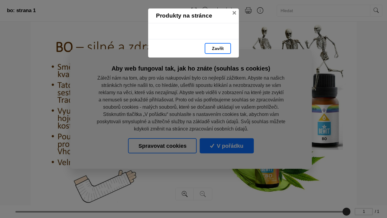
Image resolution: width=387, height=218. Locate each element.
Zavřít (218, 48)
